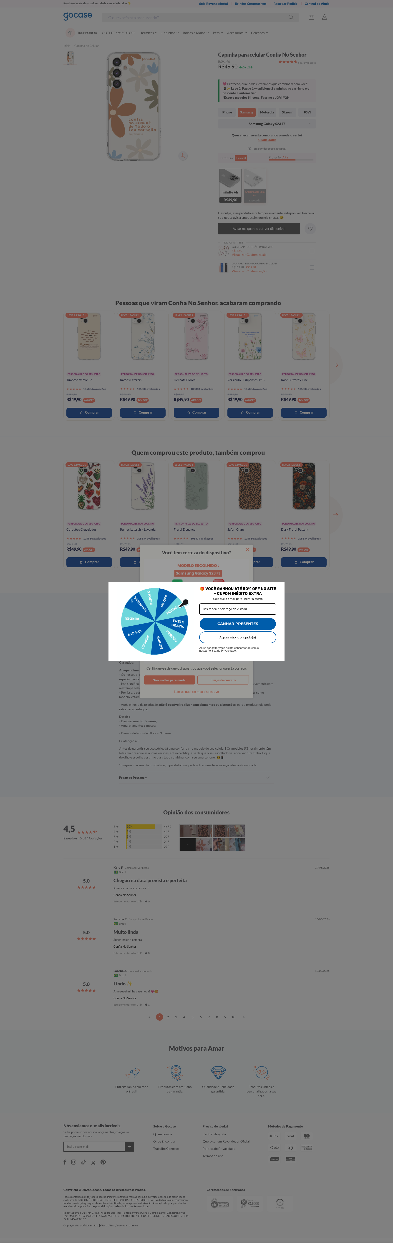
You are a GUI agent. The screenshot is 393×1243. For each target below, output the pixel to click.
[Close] (279, 587)
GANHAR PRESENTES (237, 624)
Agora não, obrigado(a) (237, 637)
